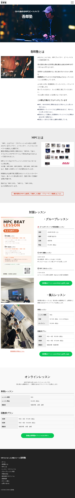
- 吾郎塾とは (4, 464)
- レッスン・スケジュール (8, 469)
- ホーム (3, 462)
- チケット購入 (5, 481)
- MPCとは (4, 466)
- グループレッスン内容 (8, 471)
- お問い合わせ (5, 483)
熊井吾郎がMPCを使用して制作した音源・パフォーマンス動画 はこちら (37, 193)
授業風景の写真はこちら (17, 351)
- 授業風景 (4, 478)
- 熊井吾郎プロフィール (8, 476)
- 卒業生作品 (4, 474)
